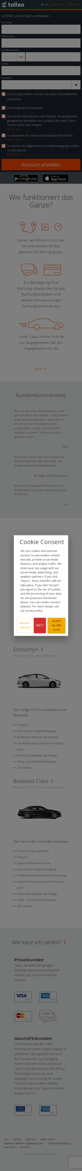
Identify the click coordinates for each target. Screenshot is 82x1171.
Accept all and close (56, 625)
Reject (40, 625)
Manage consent (24, 625)
